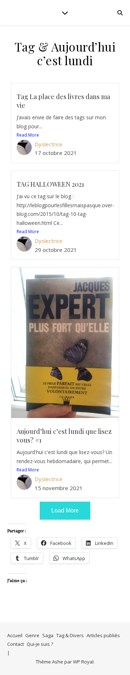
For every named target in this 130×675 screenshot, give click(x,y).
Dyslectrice (48, 144)
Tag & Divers (70, 635)
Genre (32, 635)
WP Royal (83, 661)
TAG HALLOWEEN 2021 (50, 184)
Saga (47, 635)
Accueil (14, 635)
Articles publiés (103, 635)
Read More (28, 135)
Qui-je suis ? (40, 644)
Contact (15, 644)
